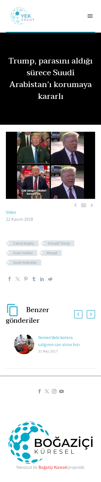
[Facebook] (9, 279)
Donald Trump (59, 243)
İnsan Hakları (23, 253)
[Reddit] (50, 279)
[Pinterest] (26, 279)
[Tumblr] (34, 279)
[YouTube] (61, 391)
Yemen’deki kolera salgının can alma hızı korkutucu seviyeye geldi (61, 344)
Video (11, 212)
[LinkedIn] (42, 279)
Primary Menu (90, 16)
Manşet (52, 253)
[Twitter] (17, 279)
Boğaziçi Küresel (52, 467)
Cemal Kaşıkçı (23, 243)
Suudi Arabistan (25, 262)
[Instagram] (54, 391)
